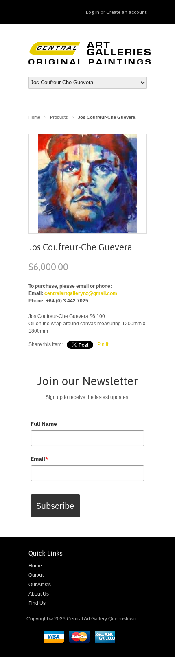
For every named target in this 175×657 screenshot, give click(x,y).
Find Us (37, 603)
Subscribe (55, 505)
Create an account (126, 12)
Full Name (44, 423)
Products (59, 117)
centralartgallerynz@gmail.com (80, 293)
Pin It (102, 344)
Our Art (36, 575)
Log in (92, 12)
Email (39, 458)
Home (35, 566)
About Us (38, 594)
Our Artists (39, 584)
